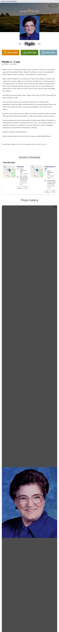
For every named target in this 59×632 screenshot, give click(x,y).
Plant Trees (25, 187)
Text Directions (19, 188)
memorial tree (20, 144)
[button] (9, 170)
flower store (43, 144)
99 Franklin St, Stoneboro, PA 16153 (23, 183)
